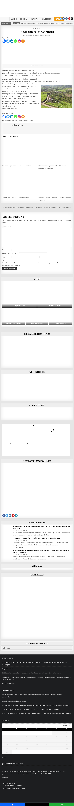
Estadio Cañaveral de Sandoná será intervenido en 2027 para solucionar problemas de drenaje (42, 527)
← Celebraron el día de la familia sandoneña (17, 208)
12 (27, 740)
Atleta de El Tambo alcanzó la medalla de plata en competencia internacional (41, 705)
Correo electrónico (9, 253)
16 (67, 740)
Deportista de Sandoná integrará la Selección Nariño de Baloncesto (36, 538)
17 (7, 744)
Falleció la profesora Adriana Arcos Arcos (17, 166)
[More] (23, 41)
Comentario (7, 226)
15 (56, 740)
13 (36, 740)
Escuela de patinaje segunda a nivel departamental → (53, 208)
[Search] (72, 18)
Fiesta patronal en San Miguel (37, 31)
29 (57, 748)
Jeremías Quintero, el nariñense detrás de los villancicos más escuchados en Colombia (39, 713)
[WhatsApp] (61, 804)
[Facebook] (63, 18)
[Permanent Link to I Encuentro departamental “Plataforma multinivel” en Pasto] (55, 151)
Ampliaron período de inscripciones (15, 198)
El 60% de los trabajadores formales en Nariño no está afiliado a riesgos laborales (31, 673)
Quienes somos (47, 19)
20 (37, 744)
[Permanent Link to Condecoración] (60, 317)
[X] (37, 804)
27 (37, 748)
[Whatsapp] (15, 41)
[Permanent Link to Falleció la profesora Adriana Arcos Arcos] (19, 151)
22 (57, 744)
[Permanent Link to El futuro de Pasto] (54, 295)
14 (46, 740)
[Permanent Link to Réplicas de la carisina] (13, 317)
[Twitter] (61, 18)
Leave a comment (45, 35)
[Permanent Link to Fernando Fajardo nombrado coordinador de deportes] (55, 183)
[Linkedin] (11, 41)
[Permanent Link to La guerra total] (19, 295)
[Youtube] (69, 18)
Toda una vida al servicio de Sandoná (46, 709)
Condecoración (60, 324)
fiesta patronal (15, 120)
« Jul (3, 757)
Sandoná (33, 120)
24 (7, 748)
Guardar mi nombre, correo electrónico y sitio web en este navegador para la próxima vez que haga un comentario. (35, 264)
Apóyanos (59, 19)
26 (27, 748)
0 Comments (24, 530)
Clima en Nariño (36, 454)
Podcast (35, 19)
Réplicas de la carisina (13, 324)
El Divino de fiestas (37, 324)
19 (27, 744)
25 (17, 748)
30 (67, 748)
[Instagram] (66, 18)
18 (17, 744)
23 (67, 744)
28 (47, 748)
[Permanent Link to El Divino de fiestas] (37, 317)
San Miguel (25, 120)
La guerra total (19, 306)
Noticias (24, 19)
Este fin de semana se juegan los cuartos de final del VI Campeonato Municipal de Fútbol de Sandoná (41, 551)
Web (3, 257)
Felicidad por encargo (18, 701)
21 (46, 744)
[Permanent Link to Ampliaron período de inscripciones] (19, 183)
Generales (37, 28)
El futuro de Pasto (54, 306)
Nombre (5, 250)
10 (7, 740)
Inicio (15, 19)
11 (17, 740)
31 (7, 752)
